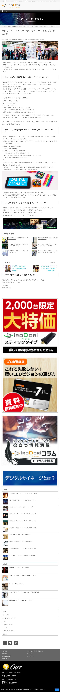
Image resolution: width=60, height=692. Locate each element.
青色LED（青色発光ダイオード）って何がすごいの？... (22, 500)
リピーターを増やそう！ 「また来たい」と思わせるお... (22, 548)
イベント (5, 621)
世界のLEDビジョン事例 (9, 630)
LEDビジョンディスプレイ (9, 618)
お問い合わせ (5, 285)
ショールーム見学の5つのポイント (16, 583)
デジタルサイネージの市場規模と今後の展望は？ (19, 567)
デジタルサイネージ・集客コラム (36, 651)
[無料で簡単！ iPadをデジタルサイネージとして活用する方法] (5, 508)
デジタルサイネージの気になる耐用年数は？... (19, 534)
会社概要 (5, 653)
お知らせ (5, 651)
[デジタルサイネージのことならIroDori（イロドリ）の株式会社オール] (15, 7)
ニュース (5, 627)
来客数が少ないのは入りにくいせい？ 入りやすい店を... (22, 520)
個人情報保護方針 (7, 656)
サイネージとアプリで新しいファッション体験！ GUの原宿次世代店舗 (24, 592)
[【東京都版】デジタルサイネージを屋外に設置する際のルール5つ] (5, 529)
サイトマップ (31, 656)
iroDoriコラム (32, 39)
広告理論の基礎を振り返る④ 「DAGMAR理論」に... (21, 541)
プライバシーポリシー (34, 689)
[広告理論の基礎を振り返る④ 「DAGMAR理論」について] (5, 543)
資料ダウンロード (6, 287)
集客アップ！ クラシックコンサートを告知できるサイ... (22, 513)
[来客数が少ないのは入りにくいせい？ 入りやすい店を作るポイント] (5, 522)
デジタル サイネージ (40, 39)
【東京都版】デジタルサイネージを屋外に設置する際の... (22, 527)
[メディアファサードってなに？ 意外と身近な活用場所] (5, 557)
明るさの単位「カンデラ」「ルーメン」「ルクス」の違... (22, 493)
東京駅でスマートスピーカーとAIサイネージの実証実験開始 (21, 600)
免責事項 (30, 653)
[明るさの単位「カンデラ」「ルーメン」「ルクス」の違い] (5, 495)
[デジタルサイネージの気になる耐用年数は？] (5, 536)
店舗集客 (5, 634)
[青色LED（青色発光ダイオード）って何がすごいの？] (5, 501)
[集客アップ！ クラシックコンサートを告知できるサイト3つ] (5, 515)
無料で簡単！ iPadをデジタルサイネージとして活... (21, 507)
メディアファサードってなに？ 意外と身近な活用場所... (22, 555)
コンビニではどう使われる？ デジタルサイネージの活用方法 (22, 575)
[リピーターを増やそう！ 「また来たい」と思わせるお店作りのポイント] (5, 550)
